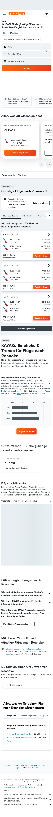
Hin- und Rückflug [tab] (11, 216)
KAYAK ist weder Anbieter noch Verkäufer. (22, 794)
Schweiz (10, 741)
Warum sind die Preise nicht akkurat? (20, 804)
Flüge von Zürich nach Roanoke (19, 737)
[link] (26, 431)
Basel (19, 393)
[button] (4, 14)
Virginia (17, 768)
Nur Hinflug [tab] (28, 216)
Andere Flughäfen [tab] (28, 715)
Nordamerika (35, 765)
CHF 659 (6, 24)
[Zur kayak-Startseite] (17, 13)
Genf (35, 391)
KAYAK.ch (8, 765)
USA (44, 765)
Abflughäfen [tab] (10, 715)
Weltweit (24, 765)
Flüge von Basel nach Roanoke (19, 734)
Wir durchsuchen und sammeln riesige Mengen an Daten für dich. (25, 799)
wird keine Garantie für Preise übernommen (19, 787)
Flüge (16, 765)
